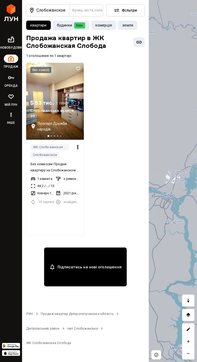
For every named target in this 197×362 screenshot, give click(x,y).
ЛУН (29, 314)
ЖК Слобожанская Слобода (51, 147)
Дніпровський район (43, 328)
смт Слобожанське (82, 328)
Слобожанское (45, 155)
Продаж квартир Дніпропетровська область (77, 314)
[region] (173, 181)
